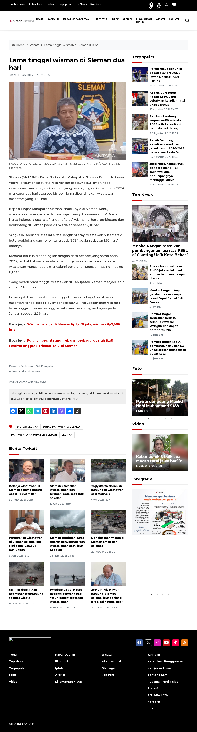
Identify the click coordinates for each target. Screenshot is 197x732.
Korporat (154, 702)
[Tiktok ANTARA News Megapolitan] (151, 7)
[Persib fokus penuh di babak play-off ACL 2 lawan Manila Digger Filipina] (140, 74)
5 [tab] (172, 419)
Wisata (160, 19)
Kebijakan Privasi (160, 668)
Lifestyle (101, 19)
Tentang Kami (158, 675)
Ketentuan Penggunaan (165, 661)
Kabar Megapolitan (76, 19)
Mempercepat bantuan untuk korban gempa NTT (158, 577)
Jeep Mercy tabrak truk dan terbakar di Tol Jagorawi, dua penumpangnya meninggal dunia (167, 172)
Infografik (142, 479)
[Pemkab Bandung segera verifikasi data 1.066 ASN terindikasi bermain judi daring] (140, 122)
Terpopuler (64, 4)
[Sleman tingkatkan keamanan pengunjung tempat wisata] (26, 574)
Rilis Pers (95, 4)
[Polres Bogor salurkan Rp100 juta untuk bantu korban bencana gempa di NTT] (140, 272)
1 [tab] (148, 419)
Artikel (127, 19)
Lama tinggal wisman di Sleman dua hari (72, 45)
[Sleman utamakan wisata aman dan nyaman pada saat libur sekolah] (67, 470)
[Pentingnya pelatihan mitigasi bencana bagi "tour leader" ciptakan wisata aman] (67, 574)
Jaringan (154, 654)
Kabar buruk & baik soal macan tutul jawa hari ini (160, 458)
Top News (81, 4)
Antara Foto (36, 4)
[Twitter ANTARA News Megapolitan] (159, 4)
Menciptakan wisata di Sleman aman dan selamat (107, 542)
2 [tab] (154, 419)
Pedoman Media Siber (164, 681)
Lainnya (174, 19)
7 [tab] (172, 469)
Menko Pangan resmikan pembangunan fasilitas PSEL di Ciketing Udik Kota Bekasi (160, 250)
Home (39, 19)
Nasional (53, 19)
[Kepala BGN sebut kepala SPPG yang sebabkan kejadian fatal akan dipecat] (140, 98)
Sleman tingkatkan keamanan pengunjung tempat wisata (26, 593)
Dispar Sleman (27, 426)
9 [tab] (183, 469)
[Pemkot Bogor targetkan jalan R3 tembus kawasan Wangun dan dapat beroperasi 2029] (140, 319)
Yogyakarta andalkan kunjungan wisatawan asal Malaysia (107, 490)
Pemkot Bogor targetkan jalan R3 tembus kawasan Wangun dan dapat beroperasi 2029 (164, 322)
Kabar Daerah (65, 654)
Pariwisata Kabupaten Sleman (34, 435)
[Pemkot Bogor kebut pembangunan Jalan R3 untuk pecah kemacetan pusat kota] (140, 347)
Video (138, 424)
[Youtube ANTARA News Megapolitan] (174, 4)
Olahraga (108, 668)
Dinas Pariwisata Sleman (62, 426)
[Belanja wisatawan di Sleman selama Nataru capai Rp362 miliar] (26, 470)
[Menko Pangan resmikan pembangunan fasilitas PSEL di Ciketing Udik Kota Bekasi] (160, 223)
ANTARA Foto (158, 695)
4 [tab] (166, 419)
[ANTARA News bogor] (21, 20)
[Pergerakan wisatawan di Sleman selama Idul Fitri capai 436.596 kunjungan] (26, 522)
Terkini (50, 4)
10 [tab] (160, 474)
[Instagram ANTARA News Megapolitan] (166, 4)
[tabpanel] (160, 397)
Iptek (115, 19)
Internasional (111, 661)
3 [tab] (160, 419)
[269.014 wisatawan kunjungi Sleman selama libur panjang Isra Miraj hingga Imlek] (108, 574)
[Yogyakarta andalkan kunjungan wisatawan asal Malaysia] (108, 470)
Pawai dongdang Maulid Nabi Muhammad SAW (159, 403)
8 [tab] (177, 469)
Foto (137, 368)
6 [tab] (166, 469)
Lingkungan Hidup (144, 20)
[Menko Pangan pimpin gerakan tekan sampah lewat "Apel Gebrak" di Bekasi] (140, 296)
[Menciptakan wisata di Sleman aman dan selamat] (108, 522)
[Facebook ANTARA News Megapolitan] (151, 4)
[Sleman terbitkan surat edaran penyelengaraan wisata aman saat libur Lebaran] (67, 522)
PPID (151, 708)
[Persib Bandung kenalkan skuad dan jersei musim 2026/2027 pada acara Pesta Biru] (140, 146)
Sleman (67, 435)
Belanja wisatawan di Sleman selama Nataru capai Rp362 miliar (25, 490)
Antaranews (18, 4)
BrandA (153, 688)
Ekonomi (61, 661)
